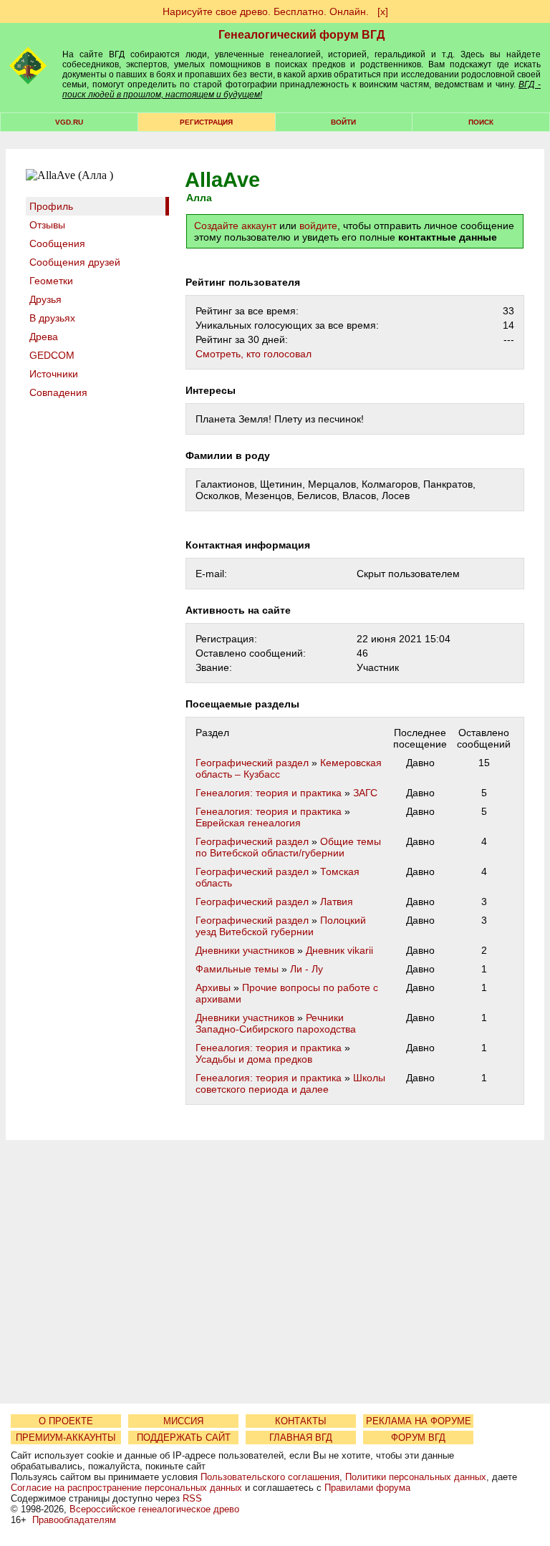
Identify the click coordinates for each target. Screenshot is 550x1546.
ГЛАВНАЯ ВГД (300, 1437)
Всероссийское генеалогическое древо (154, 1509)
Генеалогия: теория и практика (269, 792)
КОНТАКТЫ (301, 1421)
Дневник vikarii (339, 950)
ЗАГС (365, 792)
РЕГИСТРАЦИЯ (206, 122)
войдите (318, 225)
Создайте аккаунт (235, 225)
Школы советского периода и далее (290, 1083)
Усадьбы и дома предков (254, 1059)
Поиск (480, 122)
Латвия (336, 901)
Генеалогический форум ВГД (301, 35)
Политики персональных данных (415, 1477)
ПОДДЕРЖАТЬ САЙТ (184, 1437)
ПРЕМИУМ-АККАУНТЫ (66, 1437)
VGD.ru (69, 122)
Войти (343, 122)
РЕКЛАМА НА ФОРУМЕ (418, 1421)
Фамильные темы (237, 969)
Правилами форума (367, 1487)
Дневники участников (245, 950)
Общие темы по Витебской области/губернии (288, 847)
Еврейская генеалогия (248, 822)
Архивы (213, 987)
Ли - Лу (306, 969)
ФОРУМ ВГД (418, 1437)
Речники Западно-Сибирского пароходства (276, 1023)
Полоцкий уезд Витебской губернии (281, 925)
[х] (382, 11)
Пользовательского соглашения (270, 1477)
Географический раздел (252, 762)
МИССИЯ (183, 1421)
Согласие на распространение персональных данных (126, 1487)
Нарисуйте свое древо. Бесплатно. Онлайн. (266, 11)
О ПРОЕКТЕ (66, 1421)
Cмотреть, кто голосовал (254, 353)
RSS (192, 1498)
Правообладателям (74, 1519)
